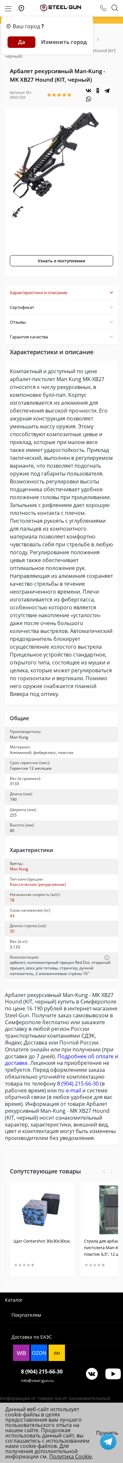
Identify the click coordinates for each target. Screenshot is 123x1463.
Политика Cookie (70, 1456)
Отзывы (18, 322)
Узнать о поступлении (61, 261)
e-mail (73, 1090)
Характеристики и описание (38, 292)
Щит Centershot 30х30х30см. (42, 1241)
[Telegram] (107, 90)
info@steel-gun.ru (37, 1380)
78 (12, 900)
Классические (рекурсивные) (38, 884)
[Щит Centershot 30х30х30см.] (42, 1209)
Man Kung (19, 869)
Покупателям (26, 1315)
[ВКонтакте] (88, 90)
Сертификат (22, 307)
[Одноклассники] (98, 90)
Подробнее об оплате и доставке (61, 1060)
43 (12, 916)
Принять (107, 1433)
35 (12, 931)
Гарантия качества (29, 337)
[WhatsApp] (88, 99)
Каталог (14, 1300)
